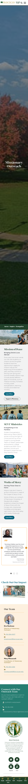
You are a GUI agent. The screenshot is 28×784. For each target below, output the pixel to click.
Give (17, 770)
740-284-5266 (10, 667)
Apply (10, 763)
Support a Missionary (12, 399)
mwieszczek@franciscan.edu (14, 671)
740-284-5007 (10, 634)
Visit (17, 763)
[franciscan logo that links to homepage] (10, 2)
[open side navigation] (25, 3)
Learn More (9, 394)
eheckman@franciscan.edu (13, 639)
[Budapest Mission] (14, 593)
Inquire (11, 770)
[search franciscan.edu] (21, 3)
